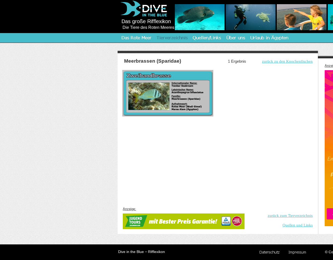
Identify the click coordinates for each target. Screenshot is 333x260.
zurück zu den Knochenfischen (287, 61)
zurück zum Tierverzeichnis (290, 215)
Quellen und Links (298, 225)
